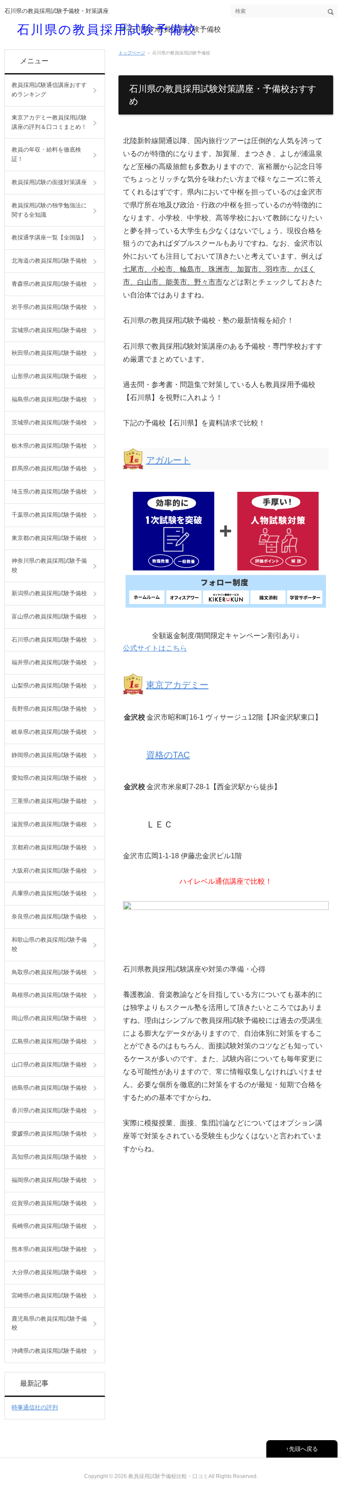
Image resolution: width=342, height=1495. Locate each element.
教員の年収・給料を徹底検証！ (46, 154)
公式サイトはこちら (155, 648)
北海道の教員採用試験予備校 (49, 260)
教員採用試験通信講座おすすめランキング (49, 90)
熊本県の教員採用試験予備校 (49, 1249)
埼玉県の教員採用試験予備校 (49, 491)
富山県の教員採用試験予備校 (49, 616)
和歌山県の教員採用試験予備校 (49, 944)
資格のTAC (168, 755)
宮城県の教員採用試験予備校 (49, 330)
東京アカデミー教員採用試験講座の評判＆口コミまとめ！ (49, 122)
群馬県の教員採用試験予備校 (49, 468)
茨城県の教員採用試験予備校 (49, 422)
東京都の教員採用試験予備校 (49, 538)
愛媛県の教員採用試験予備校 (49, 1133)
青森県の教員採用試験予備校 (49, 283)
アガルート (168, 460)
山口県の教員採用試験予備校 (49, 1064)
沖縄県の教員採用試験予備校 (49, 1350)
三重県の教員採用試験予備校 (49, 801)
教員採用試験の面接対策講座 (49, 182)
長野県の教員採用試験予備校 (49, 708)
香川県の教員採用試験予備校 (49, 1110)
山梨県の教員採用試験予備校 (49, 685)
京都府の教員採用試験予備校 (49, 847)
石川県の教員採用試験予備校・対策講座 (56, 11)
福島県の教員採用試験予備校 (49, 399)
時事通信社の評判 (35, 1407)
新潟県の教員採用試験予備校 (49, 593)
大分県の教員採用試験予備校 (49, 1272)
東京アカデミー (177, 685)
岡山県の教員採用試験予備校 (49, 1018)
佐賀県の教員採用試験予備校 (49, 1203)
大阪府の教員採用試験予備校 (49, 870)
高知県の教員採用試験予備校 (49, 1156)
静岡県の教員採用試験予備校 (49, 755)
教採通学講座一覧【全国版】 (49, 237)
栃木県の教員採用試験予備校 (49, 445)
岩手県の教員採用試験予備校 (49, 307)
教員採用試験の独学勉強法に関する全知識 (49, 210)
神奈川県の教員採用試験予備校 (49, 565)
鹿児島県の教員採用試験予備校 (49, 1323)
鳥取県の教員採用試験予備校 (49, 972)
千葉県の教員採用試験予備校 (49, 514)
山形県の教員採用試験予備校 (49, 376)
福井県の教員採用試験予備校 (49, 662)
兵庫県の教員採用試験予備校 (49, 893)
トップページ (131, 52)
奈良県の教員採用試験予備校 (49, 916)
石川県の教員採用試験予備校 (107, 29)
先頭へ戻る (303, 1449)
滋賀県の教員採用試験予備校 (49, 824)
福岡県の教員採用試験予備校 (49, 1180)
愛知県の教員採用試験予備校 (49, 777)
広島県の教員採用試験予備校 (49, 1041)
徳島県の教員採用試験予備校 (49, 1087)
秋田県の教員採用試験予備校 (49, 353)
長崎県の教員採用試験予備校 (49, 1226)
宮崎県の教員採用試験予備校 (49, 1295)
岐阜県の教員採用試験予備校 (49, 732)
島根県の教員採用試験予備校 (49, 995)
